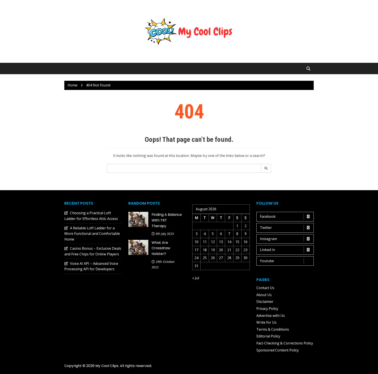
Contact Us (265, 287)
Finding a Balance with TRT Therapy (167, 220)
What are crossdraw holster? (161, 248)
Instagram (268, 238)
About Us (264, 294)
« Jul (195, 278)
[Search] (266, 168)
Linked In (267, 249)
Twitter (266, 227)
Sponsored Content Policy (277, 350)
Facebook (268, 216)
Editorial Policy (268, 336)
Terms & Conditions (272, 329)
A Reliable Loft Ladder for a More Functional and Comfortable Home (92, 234)
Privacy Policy (267, 308)
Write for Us (266, 322)
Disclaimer (264, 301)
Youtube (267, 260)
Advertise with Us (270, 315)
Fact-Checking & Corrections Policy (284, 343)
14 (229, 241)
